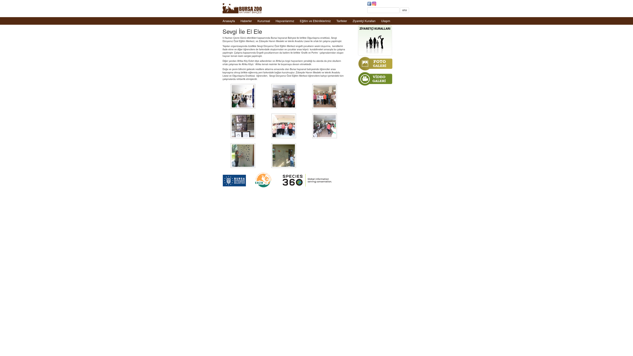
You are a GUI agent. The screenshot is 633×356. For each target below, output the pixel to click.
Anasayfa (229, 21)
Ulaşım (385, 21)
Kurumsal (263, 21)
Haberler (246, 21)
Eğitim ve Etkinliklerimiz (315, 21)
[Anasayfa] (242, 8)
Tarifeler (341, 21)
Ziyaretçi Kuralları (364, 21)
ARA (404, 10)
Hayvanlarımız (285, 21)
